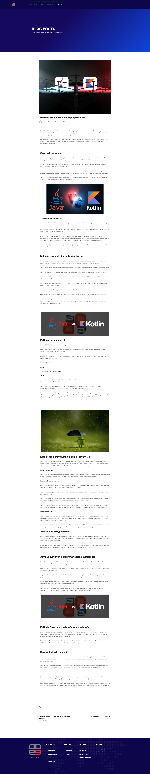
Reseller (49, 4)
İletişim (68, 754)
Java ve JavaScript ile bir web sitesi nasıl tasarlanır (58, 690)
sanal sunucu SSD (53, 754)
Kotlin (51, 707)
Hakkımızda (69, 750)
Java (51, 121)
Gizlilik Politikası (83, 754)
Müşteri (58, 4)
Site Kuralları (82, 750)
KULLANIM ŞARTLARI (85, 758)
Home (33, 32)
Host (42, 4)
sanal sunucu (33, 4)
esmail (44, 121)
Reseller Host (51, 761)
